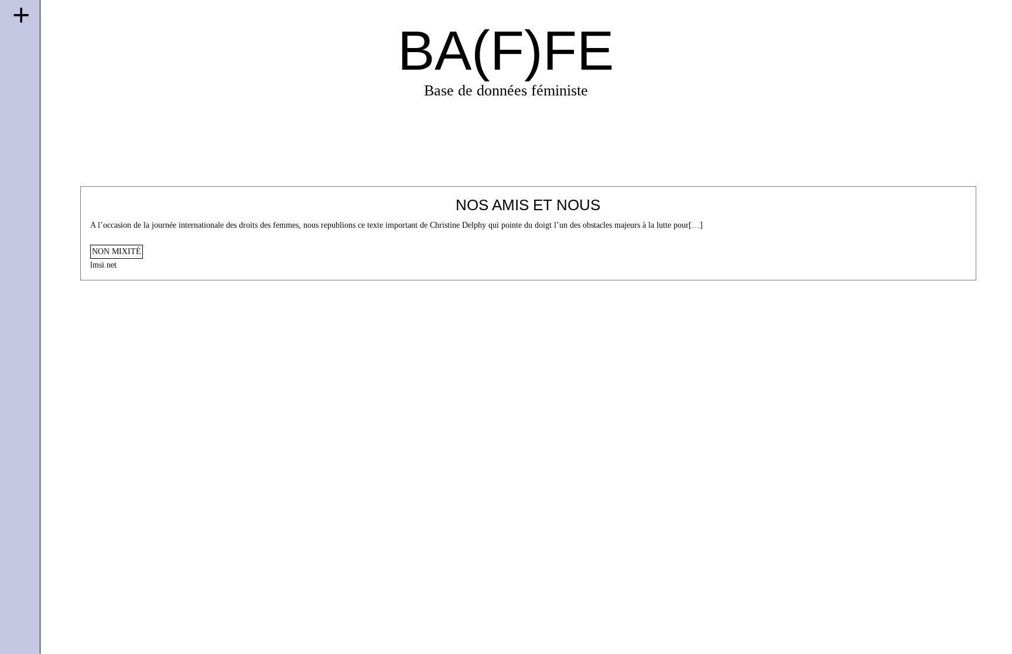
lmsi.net (103, 265)
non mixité (116, 251)
